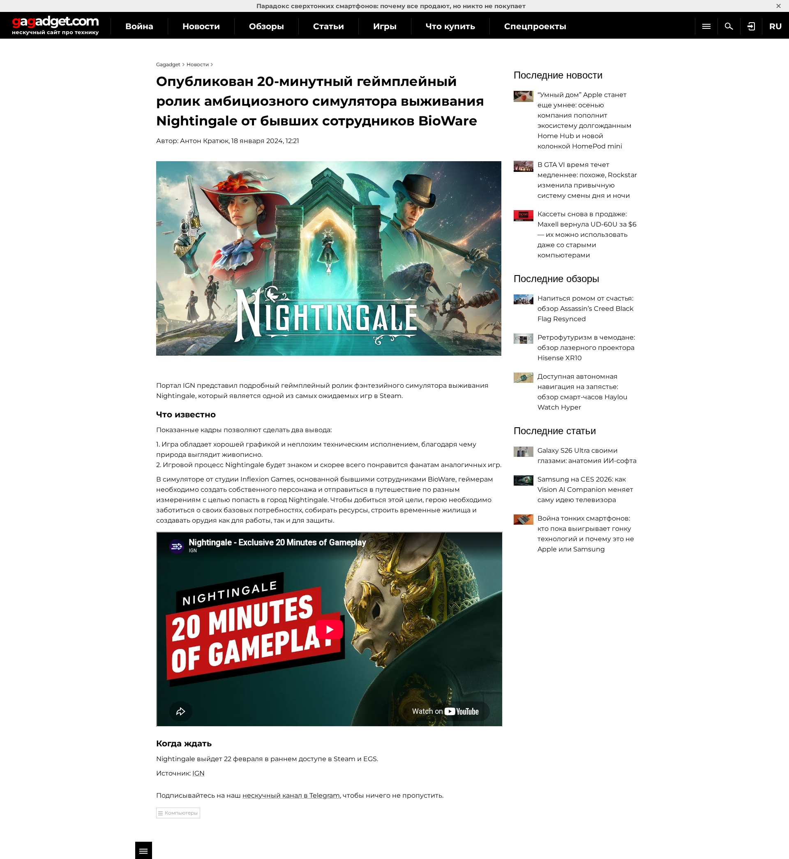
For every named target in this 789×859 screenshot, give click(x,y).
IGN (198, 773)
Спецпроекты (535, 26)
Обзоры (266, 26)
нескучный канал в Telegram (291, 795)
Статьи (328, 26)
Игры (385, 26)
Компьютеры (181, 813)
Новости (201, 26)
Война (139, 26)
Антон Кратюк (204, 141)
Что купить (450, 26)
